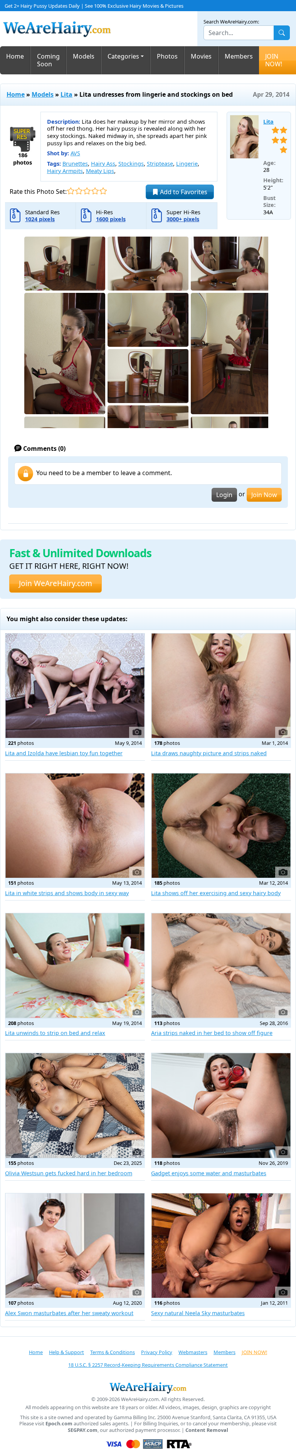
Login (224, 495)
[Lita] (244, 136)
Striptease (160, 163)
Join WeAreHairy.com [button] (55, 583)
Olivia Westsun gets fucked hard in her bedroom (68, 1173)
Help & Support (66, 1352)
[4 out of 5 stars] (95, 191)
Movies (201, 56)
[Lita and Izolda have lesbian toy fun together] (75, 686)
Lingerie (187, 163)
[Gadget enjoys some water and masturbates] (221, 1105)
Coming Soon (48, 60)
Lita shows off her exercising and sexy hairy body (216, 893)
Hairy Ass (103, 163)
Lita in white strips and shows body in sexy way (67, 893)
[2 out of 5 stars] (79, 191)
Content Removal (206, 1430)
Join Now (264, 495)
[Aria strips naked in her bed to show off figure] (221, 965)
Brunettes (75, 163)
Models (83, 56)
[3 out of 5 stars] (87, 191)
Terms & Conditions (112, 1352)
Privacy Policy (156, 1352)
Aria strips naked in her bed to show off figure (211, 1033)
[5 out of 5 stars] (103, 191)
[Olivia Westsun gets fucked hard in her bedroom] (75, 1105)
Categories (123, 56)
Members (239, 56)
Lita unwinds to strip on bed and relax (55, 1033)
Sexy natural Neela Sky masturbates (198, 1313)
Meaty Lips (100, 171)
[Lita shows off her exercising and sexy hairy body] (221, 826)
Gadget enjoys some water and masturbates (208, 1173)
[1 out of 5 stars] (71, 191)
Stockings (131, 163)
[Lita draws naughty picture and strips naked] (221, 686)
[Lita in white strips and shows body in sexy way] (75, 826)
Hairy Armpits (65, 171)
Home (15, 56)
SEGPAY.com (83, 1430)
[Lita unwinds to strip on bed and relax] (75, 965)
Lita (66, 94)
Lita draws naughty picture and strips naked (209, 753)
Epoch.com (58, 1423)
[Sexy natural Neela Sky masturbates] (221, 1246)
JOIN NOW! (273, 60)
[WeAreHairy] (148, 1387)
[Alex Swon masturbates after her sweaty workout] (75, 1246)
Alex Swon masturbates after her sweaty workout (69, 1313)
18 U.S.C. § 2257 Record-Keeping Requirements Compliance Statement (148, 1364)
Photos (167, 56)
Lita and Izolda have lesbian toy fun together (64, 753)
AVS (75, 153)
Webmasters (192, 1352)
